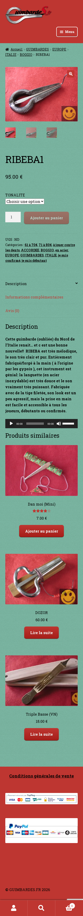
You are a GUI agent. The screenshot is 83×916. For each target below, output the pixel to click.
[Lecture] (11, 423)
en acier (61, 250)
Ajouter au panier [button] (41, 531)
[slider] (68, 423)
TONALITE (15, 195)
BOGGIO (26, 54)
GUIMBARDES (37, 49)
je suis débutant (34, 260)
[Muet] (58, 423)
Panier (64, 904)
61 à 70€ (31, 245)
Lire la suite (41, 632)
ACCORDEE (30, 250)
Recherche (41, 908)
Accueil (17, 49)
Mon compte (14, 908)
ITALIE (10, 54)
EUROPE (59, 49)
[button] (70, 74)
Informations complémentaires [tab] (34, 297)
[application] (41, 423)
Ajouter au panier (46, 217)
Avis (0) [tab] (12, 310)
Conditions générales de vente (41, 776)
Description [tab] (16, 283)
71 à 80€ (45, 245)
